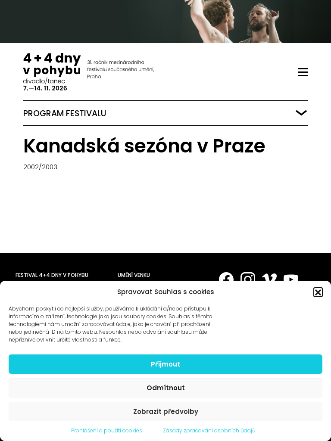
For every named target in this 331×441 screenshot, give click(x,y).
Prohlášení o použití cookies (106, 430)
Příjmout (165, 364)
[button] (318, 292)
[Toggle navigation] (303, 72)
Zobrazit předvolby (165, 411)
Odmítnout (166, 387)
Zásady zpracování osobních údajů (209, 430)
